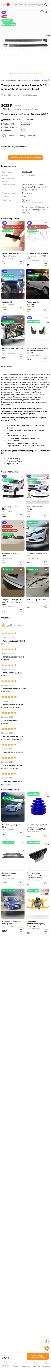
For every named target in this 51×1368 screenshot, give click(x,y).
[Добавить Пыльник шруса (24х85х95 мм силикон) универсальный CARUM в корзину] (45, 835)
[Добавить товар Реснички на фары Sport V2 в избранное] (46, 523)
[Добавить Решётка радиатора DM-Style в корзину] (21, 833)
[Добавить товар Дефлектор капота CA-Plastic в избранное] (21, 477)
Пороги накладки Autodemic (9, 874)
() (32, 202)
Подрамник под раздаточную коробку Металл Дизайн (36, 923)
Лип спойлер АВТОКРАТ (36, 599)
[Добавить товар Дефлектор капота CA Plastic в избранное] (46, 477)
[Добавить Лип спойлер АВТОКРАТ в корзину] (45, 606)
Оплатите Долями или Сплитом (24, 114)
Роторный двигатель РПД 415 (12, 349)
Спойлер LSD (7, 302)
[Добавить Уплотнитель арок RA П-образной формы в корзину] (21, 262)
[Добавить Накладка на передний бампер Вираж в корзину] (21, 930)
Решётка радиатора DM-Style (12, 826)
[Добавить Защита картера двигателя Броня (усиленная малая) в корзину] (45, 883)
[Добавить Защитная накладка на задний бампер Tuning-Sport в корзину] (21, 610)
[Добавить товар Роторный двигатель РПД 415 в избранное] (21, 318)
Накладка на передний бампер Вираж (11, 922)
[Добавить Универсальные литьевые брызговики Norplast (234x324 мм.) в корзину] (45, 359)
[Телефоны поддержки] (47, 1348)
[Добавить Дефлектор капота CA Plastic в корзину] (45, 515)
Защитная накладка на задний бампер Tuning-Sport (11, 601)
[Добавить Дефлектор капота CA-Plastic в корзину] (21, 515)
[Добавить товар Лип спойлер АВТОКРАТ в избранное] (46, 570)
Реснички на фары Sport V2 (37, 554)
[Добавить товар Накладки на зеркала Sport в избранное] (21, 523)
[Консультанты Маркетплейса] (47, 1341)
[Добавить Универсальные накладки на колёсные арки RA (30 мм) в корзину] (45, 264)
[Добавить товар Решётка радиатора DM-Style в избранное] (21, 794)
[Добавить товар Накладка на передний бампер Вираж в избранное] (21, 891)
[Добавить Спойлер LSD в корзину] (21, 308)
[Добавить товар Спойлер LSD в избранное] (21, 272)
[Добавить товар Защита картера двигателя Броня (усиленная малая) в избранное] (46, 843)
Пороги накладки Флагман (34, 303)
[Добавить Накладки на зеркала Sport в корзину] (21, 562)
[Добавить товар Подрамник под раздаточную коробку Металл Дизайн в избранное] (46, 891)
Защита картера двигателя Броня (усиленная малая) (34, 875)
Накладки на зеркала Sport (10, 554)
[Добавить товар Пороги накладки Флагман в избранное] (46, 272)
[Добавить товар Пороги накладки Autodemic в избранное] (21, 843)
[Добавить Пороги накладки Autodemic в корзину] (21, 882)
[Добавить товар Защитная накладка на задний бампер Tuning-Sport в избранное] (21, 570)
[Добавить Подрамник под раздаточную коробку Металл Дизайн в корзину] (45, 932)
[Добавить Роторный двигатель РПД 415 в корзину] (21, 357)
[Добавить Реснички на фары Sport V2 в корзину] (45, 562)
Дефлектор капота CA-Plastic (11, 508)
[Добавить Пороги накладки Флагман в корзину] (45, 310)
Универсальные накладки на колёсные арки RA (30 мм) (37, 255)
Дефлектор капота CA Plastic (35, 508)
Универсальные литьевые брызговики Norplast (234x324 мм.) (37, 350)
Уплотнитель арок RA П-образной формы (11, 254)
